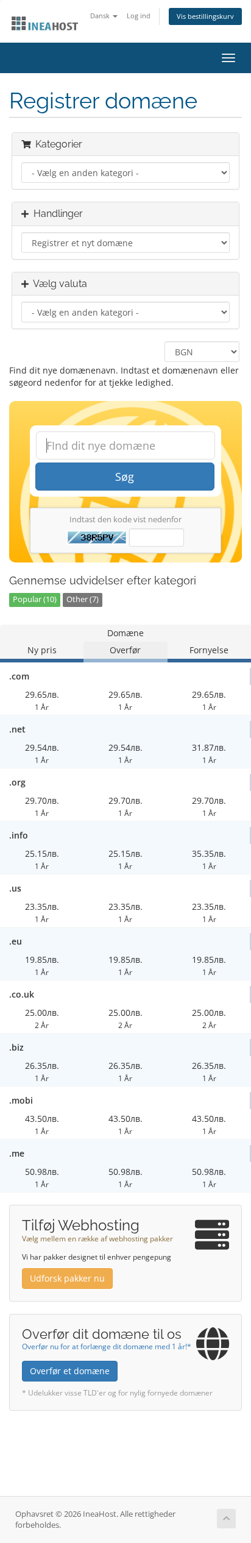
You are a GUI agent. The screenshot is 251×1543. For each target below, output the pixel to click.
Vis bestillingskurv (205, 16)
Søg (124, 476)
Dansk (100, 15)
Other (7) (82, 599)
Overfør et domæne (70, 1371)
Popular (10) (35, 599)
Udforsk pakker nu (67, 1278)
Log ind (138, 15)
